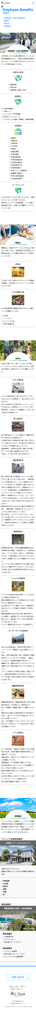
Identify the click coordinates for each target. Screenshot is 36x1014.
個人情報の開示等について (17, 1003)
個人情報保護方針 (17, 1001)
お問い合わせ (18, 977)
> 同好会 (6, 23)
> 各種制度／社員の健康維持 (14, 18)
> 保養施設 (7, 26)
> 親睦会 (6, 20)
